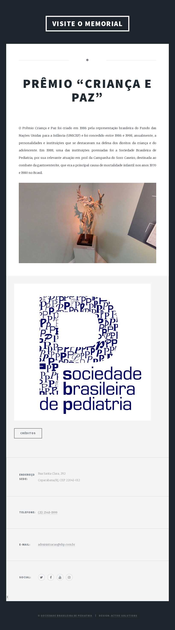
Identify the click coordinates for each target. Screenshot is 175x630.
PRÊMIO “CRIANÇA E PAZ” (87, 90)
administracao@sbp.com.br (56, 544)
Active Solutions (124, 615)
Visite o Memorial (87, 23)
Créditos (28, 433)
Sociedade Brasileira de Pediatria (66, 615)
